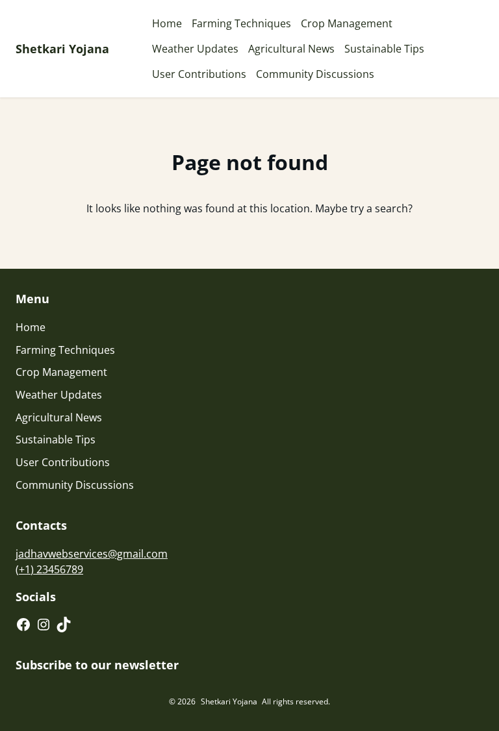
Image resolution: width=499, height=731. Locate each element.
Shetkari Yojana (62, 48)
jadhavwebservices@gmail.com (92, 554)
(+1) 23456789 (49, 569)
